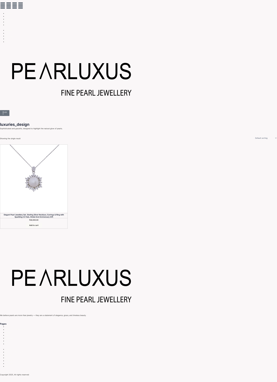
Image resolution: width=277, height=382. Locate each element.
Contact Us (9, 326)
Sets (7, 25)
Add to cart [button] (34, 225)
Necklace (9, 19)
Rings (7, 16)
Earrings (8, 332)
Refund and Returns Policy (16, 329)
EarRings (8, 13)
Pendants (9, 22)
